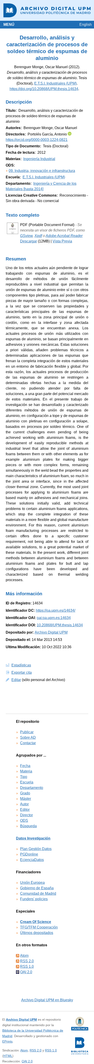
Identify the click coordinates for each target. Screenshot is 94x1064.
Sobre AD (28, 737)
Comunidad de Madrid (38, 893)
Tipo (23, 777)
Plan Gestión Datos (36, 849)
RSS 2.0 (27, 961)
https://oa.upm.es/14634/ (55, 610)
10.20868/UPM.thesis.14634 (60, 625)
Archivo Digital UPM (21, 1019)
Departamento (31, 788)
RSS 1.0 (27, 966)
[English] (85, 24)
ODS (24, 820)
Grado (25, 793)
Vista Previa (62, 241)
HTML (7, 1056)
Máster (25, 799)
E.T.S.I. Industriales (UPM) (55, 83)
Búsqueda (28, 826)
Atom (24, 955)
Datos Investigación (33, 838)
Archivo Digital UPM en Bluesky (47, 1000)
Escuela (26, 782)
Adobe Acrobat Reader (64, 236)
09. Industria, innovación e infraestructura (42, 171)
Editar (16, 680)
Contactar (28, 743)
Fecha (25, 766)
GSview (26, 236)
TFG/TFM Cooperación (39, 927)
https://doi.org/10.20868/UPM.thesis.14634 (44, 89)
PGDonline (29, 854)
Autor (24, 804)
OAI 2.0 (26, 972)
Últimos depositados (36, 933)
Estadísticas (21, 665)
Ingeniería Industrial (39, 159)
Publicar (27, 732)
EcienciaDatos (32, 860)
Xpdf (38, 236)
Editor (25, 810)
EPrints (7, 1041)
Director (26, 815)
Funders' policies (34, 899)
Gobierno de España (37, 888)
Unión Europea (32, 882)
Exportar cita (21, 672)
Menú (8, 24)
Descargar (28, 241)
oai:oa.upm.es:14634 (54, 618)
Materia (26, 771)
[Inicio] (47, 10)
